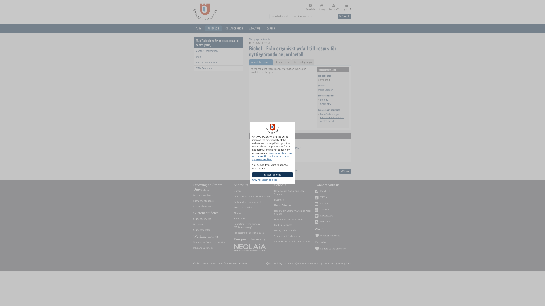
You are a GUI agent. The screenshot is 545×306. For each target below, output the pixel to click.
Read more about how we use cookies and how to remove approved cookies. (272, 156)
